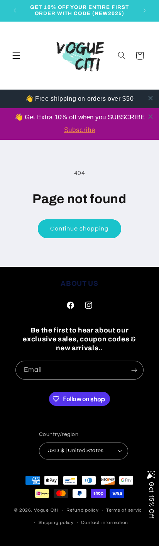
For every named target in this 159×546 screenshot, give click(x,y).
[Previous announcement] (14, 10)
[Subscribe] (134, 370)
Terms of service (125, 510)
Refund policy (82, 510)
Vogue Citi (46, 510)
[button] (16, 55)
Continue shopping (79, 229)
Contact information (104, 523)
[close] (150, 98)
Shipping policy (56, 523)
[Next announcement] (144, 10)
